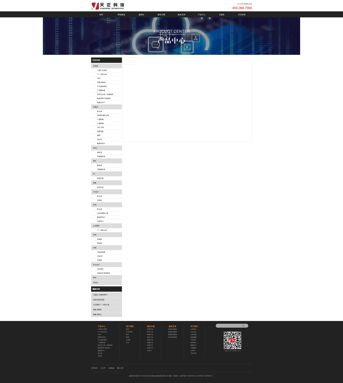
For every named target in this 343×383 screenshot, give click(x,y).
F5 (94, 174)
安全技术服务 (172, 337)
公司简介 (193, 329)
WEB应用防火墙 (103, 115)
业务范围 (193, 334)
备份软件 (100, 187)
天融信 (95, 107)
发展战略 (193, 337)
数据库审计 (101, 143)
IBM (94, 161)
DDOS (99, 139)
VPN (98, 78)
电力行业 (150, 337)
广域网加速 (101, 90)
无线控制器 (101, 252)
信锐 (94, 248)
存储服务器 (101, 156)
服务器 (99, 152)
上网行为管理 (102, 70)
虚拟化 (141, 15)
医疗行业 (150, 332)
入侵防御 (100, 119)
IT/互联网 (129, 332)
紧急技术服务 (172, 334)
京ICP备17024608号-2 (196, 376)
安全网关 (100, 269)
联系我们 (193, 342)
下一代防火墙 (102, 74)
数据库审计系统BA (104, 98)
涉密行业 (150, 345)
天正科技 (242, 15)
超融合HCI (101, 102)
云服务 (222, 15)
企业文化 (193, 332)
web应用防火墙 (102, 213)
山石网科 (96, 226)
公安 (127, 342)
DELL (95, 148)
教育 (127, 337)
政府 (127, 329)
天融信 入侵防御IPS (100, 295)
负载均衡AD (101, 82)
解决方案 (161, 15)
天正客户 (193, 340)
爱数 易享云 (97, 314)
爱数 (94, 183)
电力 (127, 334)
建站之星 (120, 368)
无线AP (99, 256)
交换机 (99, 200)
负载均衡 (100, 131)
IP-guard (96, 265)
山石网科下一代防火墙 (101, 305)
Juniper (96, 192)
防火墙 (99, 111)
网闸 (98, 135)
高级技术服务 (172, 332)
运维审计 (100, 221)
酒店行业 (150, 329)
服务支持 (181, 15)
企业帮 (193, 350)
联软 (94, 278)
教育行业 (150, 340)
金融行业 (150, 342)
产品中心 (201, 15)
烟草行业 (150, 334)
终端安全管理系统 (103, 273)
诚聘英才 (193, 345)
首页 (101, 15)
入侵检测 (100, 123)
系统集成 (121, 15)
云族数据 (193, 348)
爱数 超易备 (97, 310)
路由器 (99, 243)
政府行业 (150, 348)
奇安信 (95, 283)
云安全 (149, 350)
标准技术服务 (172, 329)
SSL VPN (100, 127)
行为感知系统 (102, 86)
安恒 (94, 205)
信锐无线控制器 (98, 300)
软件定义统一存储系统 (105, 94)
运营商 (128, 340)
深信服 (95, 66)
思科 (94, 235)
